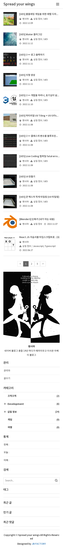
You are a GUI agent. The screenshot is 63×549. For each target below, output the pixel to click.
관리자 (7, 370)
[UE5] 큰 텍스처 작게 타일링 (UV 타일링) (39, 197)
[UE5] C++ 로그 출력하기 (32, 54)
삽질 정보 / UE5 (41, 19)
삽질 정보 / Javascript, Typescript (39, 246)
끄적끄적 (33, 395)
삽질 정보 (38, 224)
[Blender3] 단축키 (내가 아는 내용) (37, 219)
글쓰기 (7, 378)
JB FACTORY (39, 543)
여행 (33, 427)
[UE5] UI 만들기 (27, 176)
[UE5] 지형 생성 (27, 75)
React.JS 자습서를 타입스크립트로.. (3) (39, 237)
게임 (33, 419)
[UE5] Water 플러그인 (30, 34)
